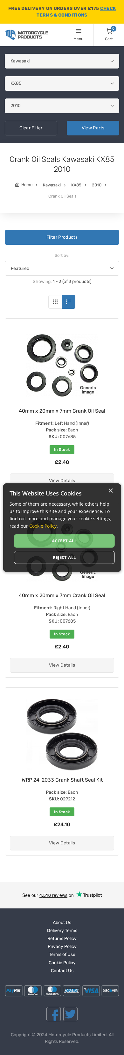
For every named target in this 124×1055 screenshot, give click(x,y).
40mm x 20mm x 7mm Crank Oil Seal (62, 411)
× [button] (110, 490)
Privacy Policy (62, 946)
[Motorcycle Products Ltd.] (26, 35)
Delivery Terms (62, 930)
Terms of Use (62, 954)
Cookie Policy (62, 962)
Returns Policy (62, 938)
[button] (62, 480)
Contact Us (62, 970)
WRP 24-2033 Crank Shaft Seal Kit (62, 780)
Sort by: (62, 255)
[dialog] (62, 527)
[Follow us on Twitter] (70, 1014)
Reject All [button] (64, 557)
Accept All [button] (64, 541)
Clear (30, 128)
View (93, 128)
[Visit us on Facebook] (53, 1014)
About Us (62, 922)
